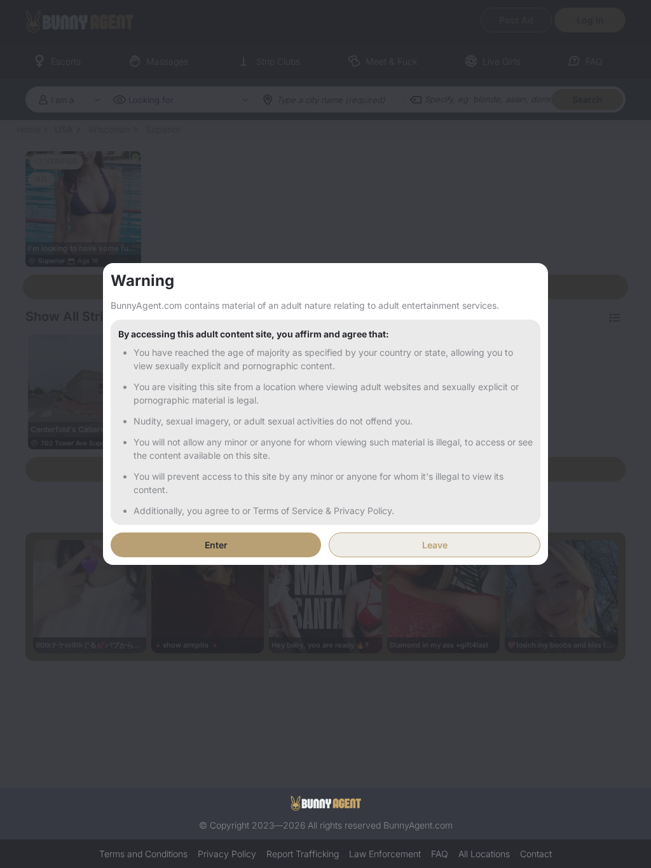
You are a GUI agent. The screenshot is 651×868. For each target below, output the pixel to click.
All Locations (484, 853)
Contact (536, 853)
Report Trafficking (302, 853)
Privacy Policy (227, 853)
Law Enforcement (385, 853)
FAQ (439, 853)
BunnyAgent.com (418, 825)
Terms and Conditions (143, 853)
